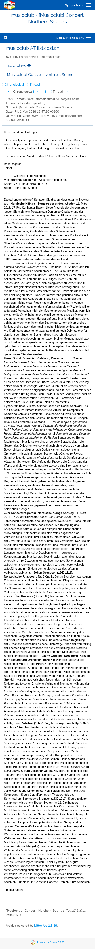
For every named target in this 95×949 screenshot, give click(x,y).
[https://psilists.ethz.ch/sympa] (10, 5)
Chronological (14, 84)
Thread (35, 84)
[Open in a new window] (29, 65)
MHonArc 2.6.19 (45, 925)
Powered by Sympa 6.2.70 (50, 942)
